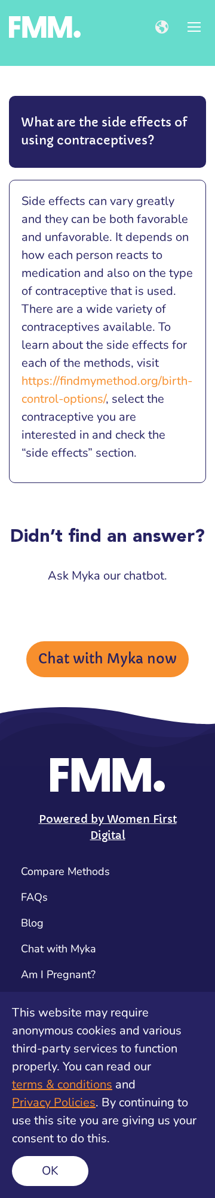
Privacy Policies (54, 1102)
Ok (50, 1171)
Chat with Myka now (107, 659)
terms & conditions (62, 1084)
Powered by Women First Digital (108, 827)
